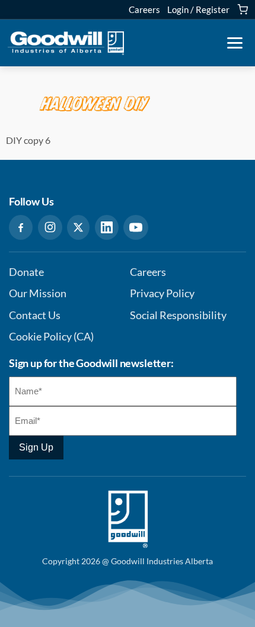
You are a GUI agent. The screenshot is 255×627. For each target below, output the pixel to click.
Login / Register (198, 9)
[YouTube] (135, 227)
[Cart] (242, 9)
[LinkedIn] (107, 227)
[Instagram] (50, 227)
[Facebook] (21, 227)
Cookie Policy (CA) (51, 336)
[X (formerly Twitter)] (78, 227)
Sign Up (36, 447)
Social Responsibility (178, 315)
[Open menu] (235, 43)
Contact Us (34, 315)
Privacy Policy (162, 293)
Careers (144, 9)
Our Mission (37, 293)
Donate (26, 272)
